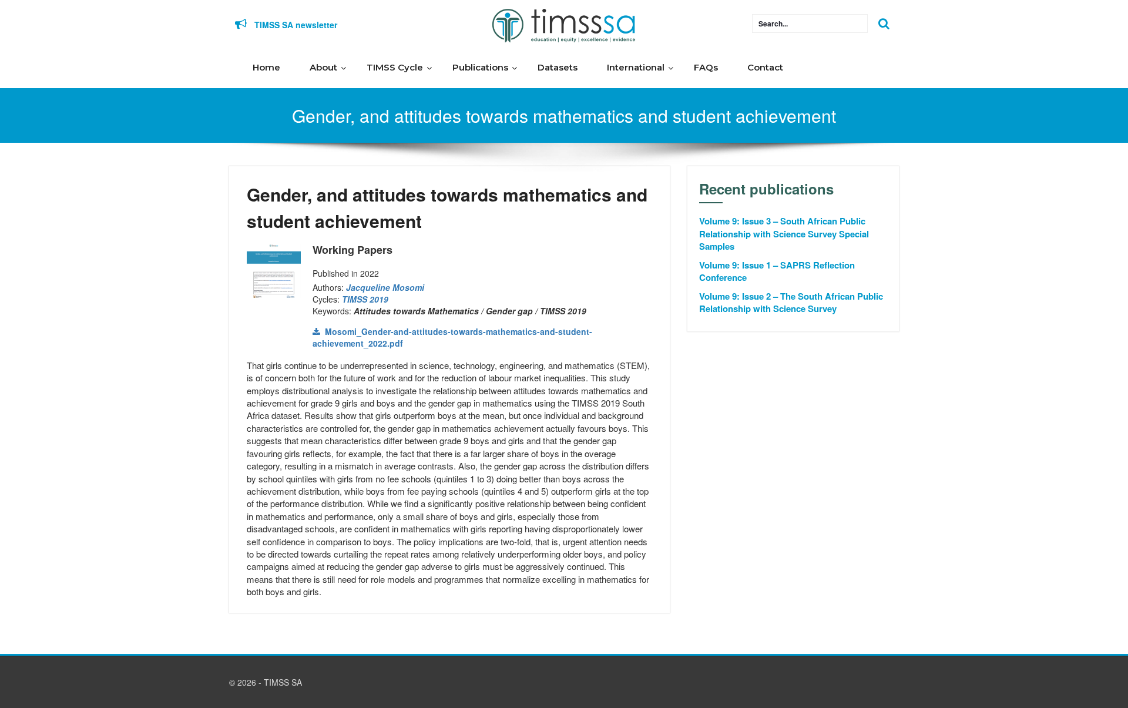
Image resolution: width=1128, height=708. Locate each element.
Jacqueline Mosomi (385, 287)
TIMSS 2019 (365, 299)
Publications (480, 67)
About (323, 67)
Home (266, 67)
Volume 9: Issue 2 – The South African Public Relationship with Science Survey (791, 302)
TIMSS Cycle (395, 67)
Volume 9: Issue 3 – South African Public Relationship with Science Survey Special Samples (784, 234)
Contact (765, 67)
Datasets (558, 67)
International (635, 67)
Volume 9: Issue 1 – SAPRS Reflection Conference (777, 271)
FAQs (706, 67)
